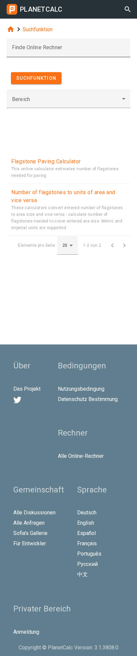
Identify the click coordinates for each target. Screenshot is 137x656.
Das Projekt (27, 389)
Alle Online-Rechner (81, 456)
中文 (82, 574)
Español (86, 533)
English (85, 523)
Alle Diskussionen (34, 512)
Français (87, 543)
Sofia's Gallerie (30, 533)
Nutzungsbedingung (81, 389)
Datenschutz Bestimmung (88, 399)
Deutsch (86, 512)
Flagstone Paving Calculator (46, 161)
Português (89, 554)
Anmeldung (26, 632)
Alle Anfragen (29, 523)
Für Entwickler (29, 543)
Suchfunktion (38, 29)
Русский (87, 564)
